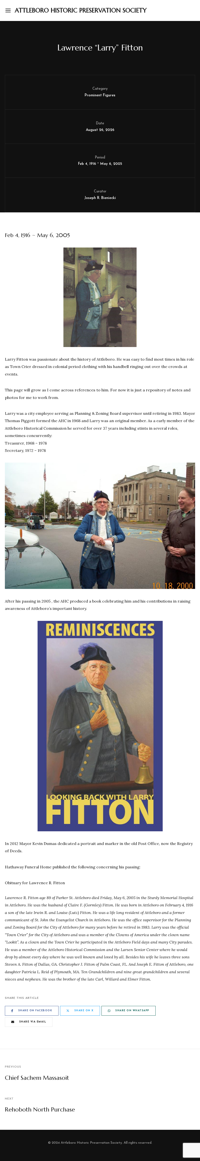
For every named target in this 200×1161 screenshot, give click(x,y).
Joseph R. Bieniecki (100, 198)
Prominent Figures (100, 95)
